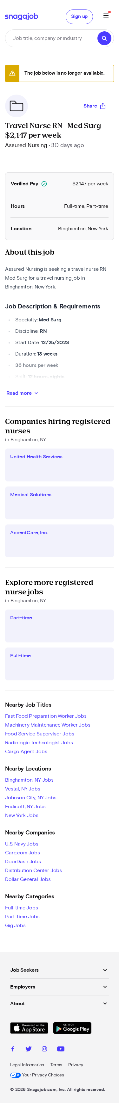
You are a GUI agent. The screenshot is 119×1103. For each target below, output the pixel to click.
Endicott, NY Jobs (25, 806)
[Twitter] (28, 1049)
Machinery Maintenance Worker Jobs (47, 725)
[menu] (106, 16)
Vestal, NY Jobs (22, 788)
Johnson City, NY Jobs (30, 797)
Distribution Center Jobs (33, 870)
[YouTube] (60, 1049)
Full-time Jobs (21, 907)
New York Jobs (21, 815)
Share (90, 105)
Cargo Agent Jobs (26, 751)
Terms (56, 1065)
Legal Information (27, 1065)
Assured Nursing (26, 145)
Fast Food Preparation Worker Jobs (46, 716)
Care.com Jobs (22, 852)
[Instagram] (44, 1049)
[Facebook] (12, 1049)
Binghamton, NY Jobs (29, 780)
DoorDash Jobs (23, 861)
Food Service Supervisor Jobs (39, 733)
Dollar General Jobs (28, 879)
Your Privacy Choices (43, 1075)
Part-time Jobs (22, 916)
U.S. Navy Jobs (21, 843)
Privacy (75, 1065)
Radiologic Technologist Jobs (39, 742)
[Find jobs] (104, 38)
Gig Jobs (15, 925)
